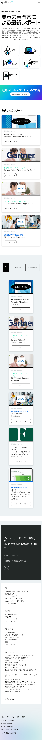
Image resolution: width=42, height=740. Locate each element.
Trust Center (10, 644)
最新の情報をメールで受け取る (20, 94)
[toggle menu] (39, 3)
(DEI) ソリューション (12, 691)
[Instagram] (3, 716)
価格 (6, 642)
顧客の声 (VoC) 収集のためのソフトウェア (20, 684)
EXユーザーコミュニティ (13, 598)
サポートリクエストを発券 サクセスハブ (18, 591)
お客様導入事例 (10, 632)
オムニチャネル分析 (11, 662)
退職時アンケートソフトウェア (15, 660)
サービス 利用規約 (7, 726)
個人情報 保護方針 (7, 723)
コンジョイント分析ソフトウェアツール (18, 689)
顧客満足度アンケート (12, 679)
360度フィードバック (12, 667)
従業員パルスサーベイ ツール (15, 687)
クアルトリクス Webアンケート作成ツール (19, 655)
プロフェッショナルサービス (14, 601)
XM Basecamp (11, 639)
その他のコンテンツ (10, 699)
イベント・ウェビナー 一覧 (14, 635)
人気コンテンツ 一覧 (12, 637)
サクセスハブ (9, 594)
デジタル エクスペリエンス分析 (15, 665)
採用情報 (8, 617)
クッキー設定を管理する (8, 733)
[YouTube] (23, 716)
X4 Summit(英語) (11, 614)
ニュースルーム (10, 621)
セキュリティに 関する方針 (9, 729)
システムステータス (11, 603)
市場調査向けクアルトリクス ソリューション (20, 682)
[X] (13, 716)
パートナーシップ (11, 619)
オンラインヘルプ (11, 596)
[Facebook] (8, 716)
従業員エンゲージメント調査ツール (17, 658)
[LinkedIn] (18, 716)
